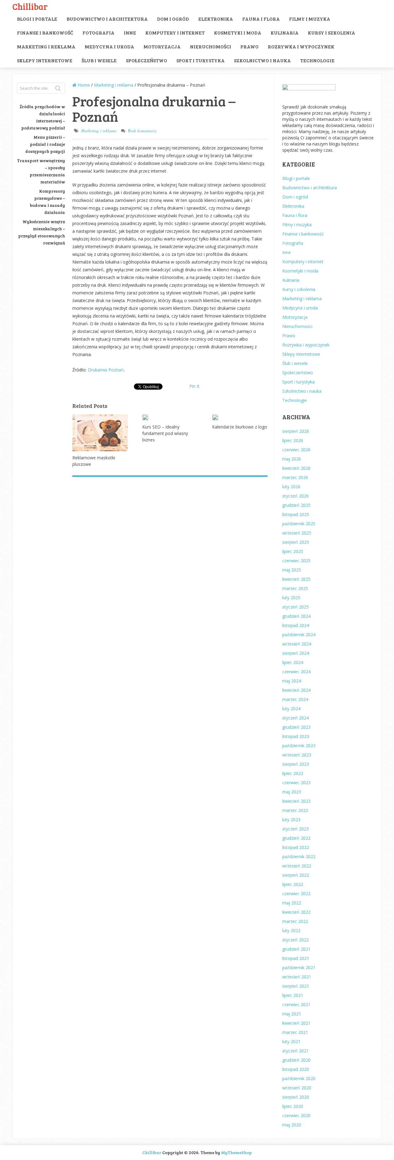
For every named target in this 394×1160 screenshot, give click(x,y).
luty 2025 (291, 597)
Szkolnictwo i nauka (262, 60)
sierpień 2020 (295, 1097)
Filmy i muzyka (309, 18)
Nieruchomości (210, 46)
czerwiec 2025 (296, 561)
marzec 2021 (295, 1032)
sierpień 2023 (295, 764)
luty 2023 (291, 819)
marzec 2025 (295, 588)
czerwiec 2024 (296, 671)
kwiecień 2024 (296, 690)
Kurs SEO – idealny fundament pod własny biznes (165, 433)
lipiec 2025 (292, 551)
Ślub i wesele (99, 60)
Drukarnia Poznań (106, 370)
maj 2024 (291, 681)
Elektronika (215, 18)
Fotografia (98, 32)
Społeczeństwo (146, 60)
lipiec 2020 (292, 1106)
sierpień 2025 (295, 542)
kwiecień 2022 (296, 912)
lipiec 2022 (292, 884)
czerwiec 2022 (296, 893)
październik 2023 (299, 745)
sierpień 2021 (295, 986)
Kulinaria (285, 32)
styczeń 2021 (295, 1051)
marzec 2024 (295, 699)
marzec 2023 (295, 810)
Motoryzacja (162, 46)
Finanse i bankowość (45, 32)
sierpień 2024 (295, 653)
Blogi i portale (37, 18)
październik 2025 (299, 524)
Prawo (249, 46)
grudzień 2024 (296, 616)
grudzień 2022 (296, 838)
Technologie (317, 60)
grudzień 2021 (296, 949)
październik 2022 (299, 856)
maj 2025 (291, 570)
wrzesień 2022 (296, 866)
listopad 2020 (295, 1069)
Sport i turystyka (200, 60)
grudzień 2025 (296, 505)
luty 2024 (291, 708)
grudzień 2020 (296, 1060)
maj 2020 (291, 1125)
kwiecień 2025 (296, 579)
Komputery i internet (175, 32)
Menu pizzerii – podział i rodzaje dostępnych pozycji (45, 144)
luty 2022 (291, 930)
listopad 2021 (295, 958)
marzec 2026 (295, 477)
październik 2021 (299, 967)
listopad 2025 (295, 514)
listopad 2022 (295, 847)
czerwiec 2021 (296, 1004)
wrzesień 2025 (296, 533)
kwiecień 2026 (296, 468)
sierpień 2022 (295, 875)
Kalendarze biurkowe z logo (239, 427)
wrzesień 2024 (296, 644)
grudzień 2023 (296, 727)
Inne (130, 32)
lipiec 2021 (292, 995)
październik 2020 (299, 1078)
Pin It (194, 386)
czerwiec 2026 (296, 450)
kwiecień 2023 (296, 801)
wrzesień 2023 (296, 755)
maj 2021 (291, 1014)
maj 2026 (291, 459)
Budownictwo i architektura (107, 18)
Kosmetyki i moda (237, 32)
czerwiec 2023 (296, 782)
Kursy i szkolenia (331, 32)
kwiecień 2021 (296, 1023)
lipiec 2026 (292, 440)
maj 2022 (291, 903)
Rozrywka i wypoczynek (301, 46)
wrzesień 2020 (296, 1088)
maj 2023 (291, 792)
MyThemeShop (236, 1152)
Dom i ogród (173, 18)
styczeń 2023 (295, 829)
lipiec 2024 (292, 662)
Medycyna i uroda (109, 46)
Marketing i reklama (46, 46)
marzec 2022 (295, 921)
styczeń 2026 (295, 496)
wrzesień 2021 (296, 977)
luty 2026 (291, 487)
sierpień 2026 (295, 431)
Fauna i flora (261, 18)
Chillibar (30, 6)
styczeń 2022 (295, 940)
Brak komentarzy (142, 130)
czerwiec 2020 (296, 1115)
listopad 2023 (295, 736)
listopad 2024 (295, 625)
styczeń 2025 (295, 607)
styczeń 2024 (295, 718)
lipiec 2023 (292, 773)
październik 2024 (299, 634)
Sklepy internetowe (44, 60)
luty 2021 (291, 1041)
